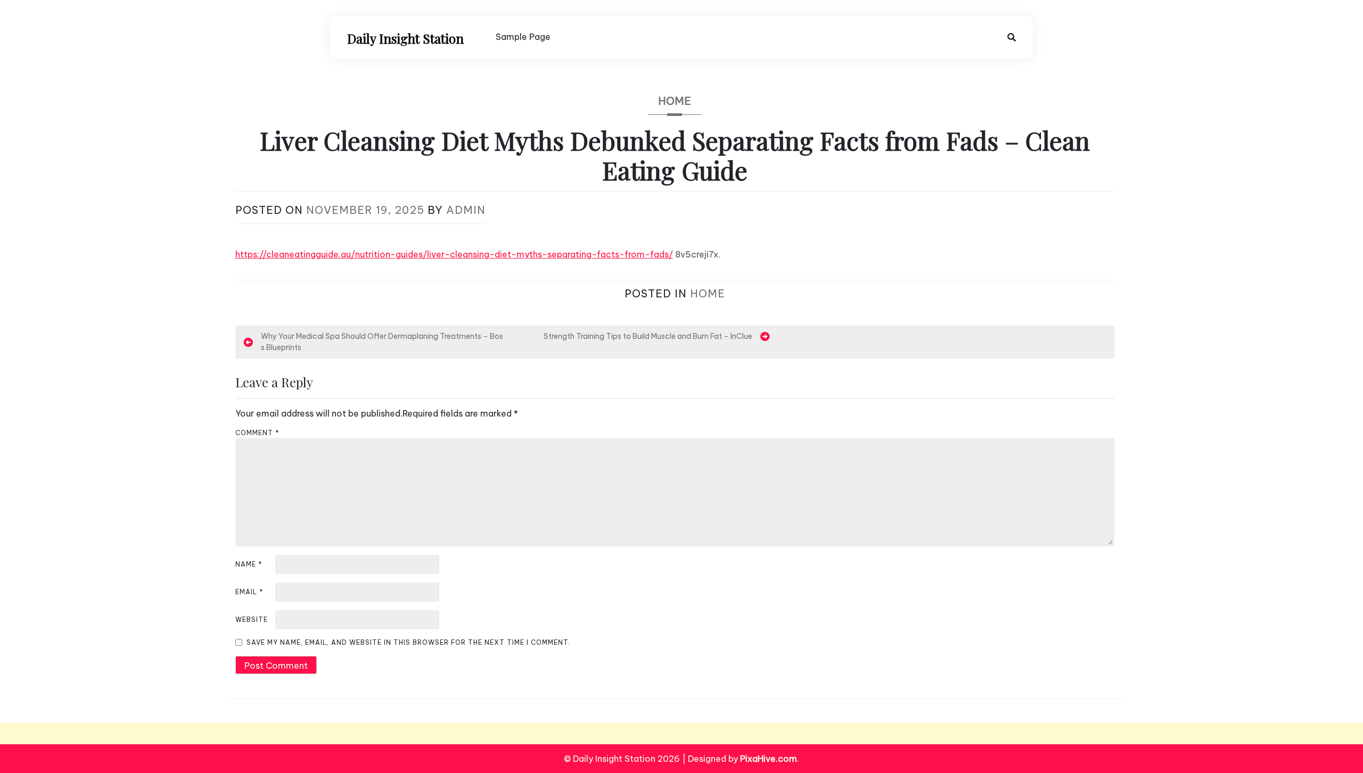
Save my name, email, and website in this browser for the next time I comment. (408, 642)
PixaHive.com (768, 758)
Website (251, 620)
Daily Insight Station (405, 38)
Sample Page (523, 36)
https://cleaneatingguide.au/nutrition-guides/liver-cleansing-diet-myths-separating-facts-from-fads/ (454, 254)
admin (466, 210)
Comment (257, 433)
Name (248, 564)
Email (249, 592)
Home (674, 100)
